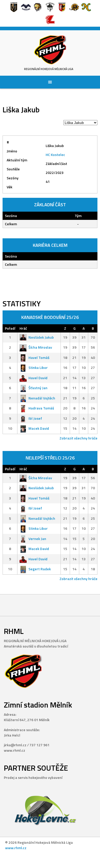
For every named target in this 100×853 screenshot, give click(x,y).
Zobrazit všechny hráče (78, 438)
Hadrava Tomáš (41, 408)
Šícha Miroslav (40, 347)
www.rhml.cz (15, 847)
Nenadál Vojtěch (41, 398)
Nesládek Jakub (41, 337)
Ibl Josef (35, 418)
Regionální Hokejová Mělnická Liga (48, 69)
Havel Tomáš (38, 357)
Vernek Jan (37, 538)
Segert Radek (39, 569)
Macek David (38, 428)
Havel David (37, 377)
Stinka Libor (38, 367)
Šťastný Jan (37, 387)
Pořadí (10, 328)
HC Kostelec (55, 154)
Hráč (23, 328)
